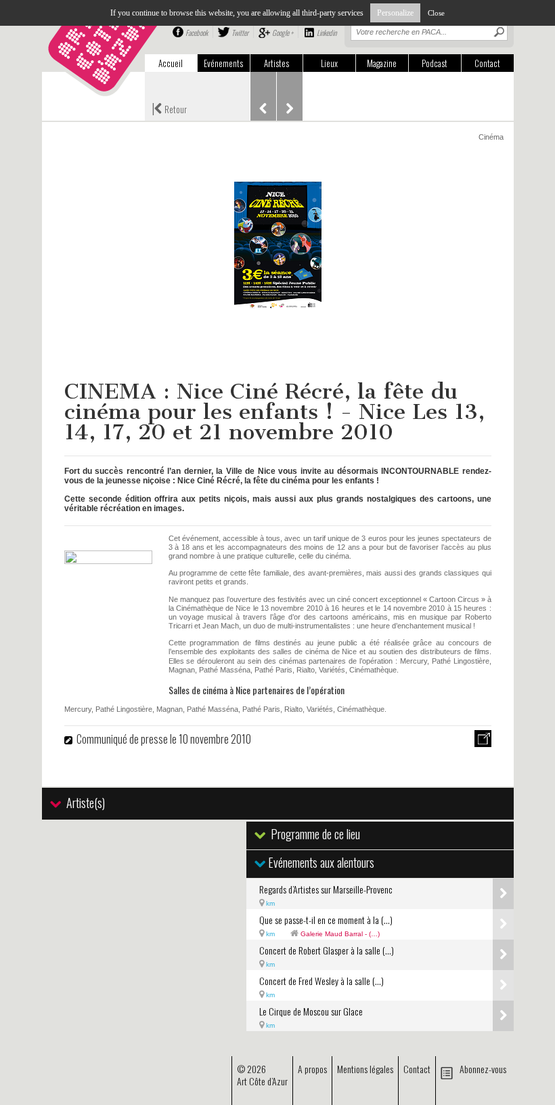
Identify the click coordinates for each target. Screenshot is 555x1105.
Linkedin (326, 32)
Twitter (239, 32)
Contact (487, 63)
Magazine (382, 63)
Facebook (196, 32)
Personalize (395, 13)
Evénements (223, 63)
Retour (169, 108)
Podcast (434, 63)
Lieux (329, 63)
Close (436, 13)
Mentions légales (365, 1069)
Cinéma (491, 137)
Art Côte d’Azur (262, 1081)
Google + (282, 32)
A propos (312, 1069)
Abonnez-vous (483, 1069)
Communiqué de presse (122, 739)
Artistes (276, 63)
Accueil (170, 63)
